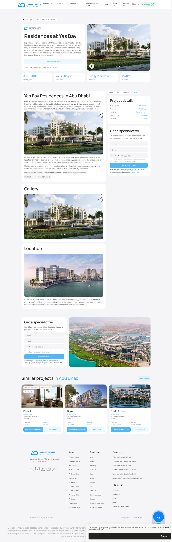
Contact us (125, 4)
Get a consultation (53, 61)
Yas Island (72, 465)
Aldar (91, 457)
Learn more (52, 429)
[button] (46, 3)
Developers (95, 452)
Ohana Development (97, 503)
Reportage (93, 465)
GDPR (165, 527)
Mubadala (93, 470)
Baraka (92, 499)
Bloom (92, 474)
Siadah (92, 478)
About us (114, 4)
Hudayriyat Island (75, 507)
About (111, 92)
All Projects (144, 378)
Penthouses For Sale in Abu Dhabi (124, 470)
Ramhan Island (74, 457)
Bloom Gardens (74, 491)
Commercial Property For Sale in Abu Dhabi (127, 478)
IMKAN (92, 461)
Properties (117, 452)
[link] (42, 409)
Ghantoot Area (74, 486)
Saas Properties (95, 495)
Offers (115, 502)
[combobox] (115, 155)
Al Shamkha (73, 482)
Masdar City (73, 478)
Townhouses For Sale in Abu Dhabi (124, 474)
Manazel (93, 491)
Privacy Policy (135, 171)
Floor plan (126, 92)
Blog (105, 4)
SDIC (91, 486)
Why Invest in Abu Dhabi (91, 4)
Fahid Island (73, 503)
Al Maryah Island (74, 495)
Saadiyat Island (74, 461)
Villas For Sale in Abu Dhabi (122, 457)
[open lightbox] (63, 216)
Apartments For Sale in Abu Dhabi (124, 461)
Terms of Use (136, 172)
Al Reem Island (74, 474)
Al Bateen (72, 499)
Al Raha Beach (74, 470)
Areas (71, 452)
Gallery (118, 92)
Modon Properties (96, 507)
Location (136, 92)
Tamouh (92, 482)
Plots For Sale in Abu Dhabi (122, 465)
